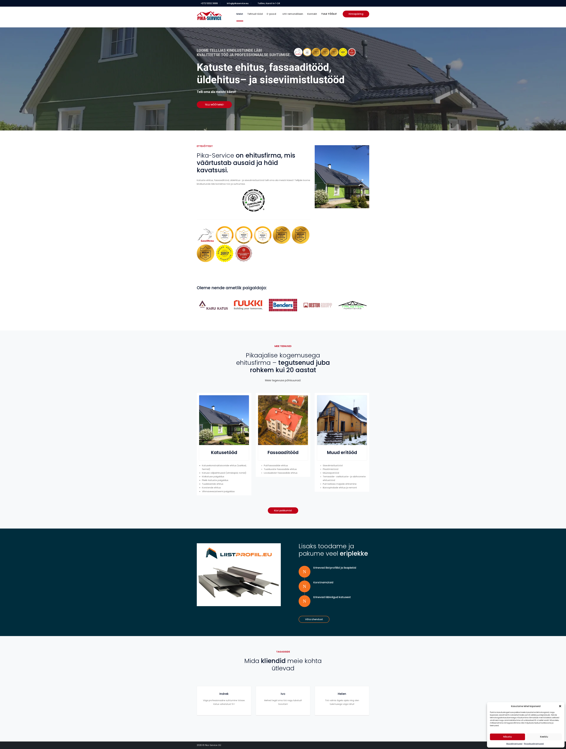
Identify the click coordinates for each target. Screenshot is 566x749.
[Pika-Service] (209, 15)
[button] (560, 706)
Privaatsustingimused (534, 743)
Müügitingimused (514, 743)
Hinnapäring (356, 13)
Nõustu (507, 736)
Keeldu (544, 736)
